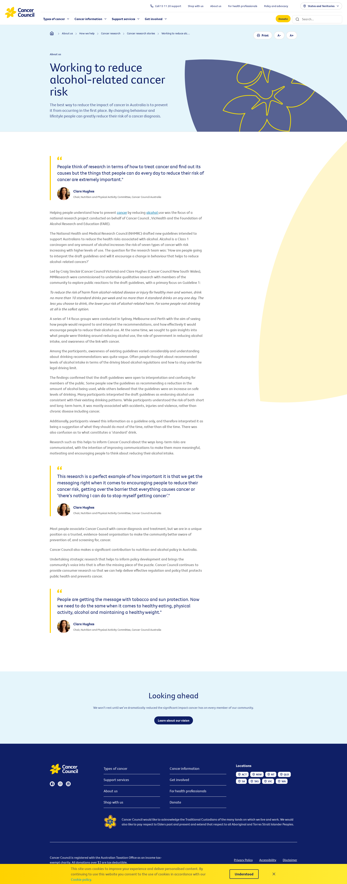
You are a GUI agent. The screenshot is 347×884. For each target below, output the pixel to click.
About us (111, 791)
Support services (116, 779)
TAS (256, 781)
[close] (273, 874)
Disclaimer (290, 860)
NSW (259, 774)
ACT (244, 774)
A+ (292, 35)
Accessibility (267, 860)
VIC (270, 781)
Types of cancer (115, 768)
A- (279, 35)
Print (265, 35)
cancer (122, 212)
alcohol (152, 212)
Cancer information (184, 768)
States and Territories (321, 6)
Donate (283, 19)
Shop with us (113, 802)
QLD (286, 774)
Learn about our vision (173, 720)
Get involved (179, 779)
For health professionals (188, 791)
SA (243, 781)
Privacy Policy (243, 860)
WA (284, 781)
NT (273, 774)
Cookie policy (81, 879)
